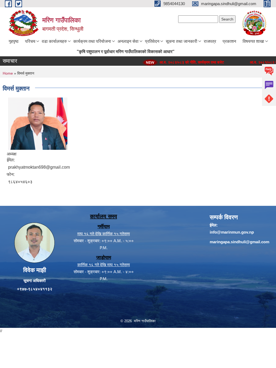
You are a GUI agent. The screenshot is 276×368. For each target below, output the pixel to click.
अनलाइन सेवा (128, 41)
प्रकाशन (229, 41)
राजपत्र (210, 41)
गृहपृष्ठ (14, 41)
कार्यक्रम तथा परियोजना (92, 41)
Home (8, 73)
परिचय (30, 41)
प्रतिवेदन (152, 41)
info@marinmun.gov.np (232, 232)
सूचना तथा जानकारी (181, 41)
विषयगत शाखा (253, 41)
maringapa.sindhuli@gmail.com (239, 241)
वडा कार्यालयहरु (54, 41)
